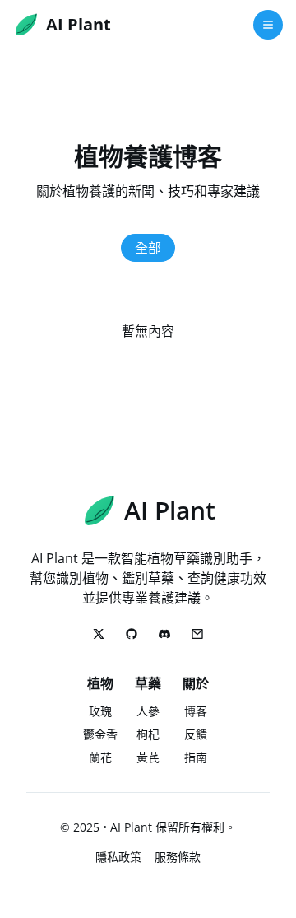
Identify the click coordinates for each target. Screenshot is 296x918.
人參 (148, 711)
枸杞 (148, 734)
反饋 (195, 734)
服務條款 (178, 856)
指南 (195, 757)
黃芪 (148, 757)
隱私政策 (118, 856)
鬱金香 (100, 734)
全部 (148, 248)
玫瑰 (100, 711)
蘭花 (100, 757)
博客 (195, 711)
